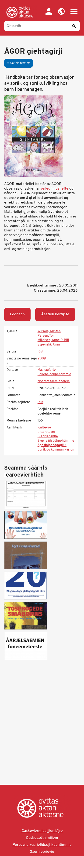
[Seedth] (73, 26)
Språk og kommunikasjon (56, 450)
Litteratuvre (46, 432)
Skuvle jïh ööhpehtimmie (56, 441)
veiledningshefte (54, 188)
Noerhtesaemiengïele (54, 381)
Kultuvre (44, 427)
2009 (42, 358)
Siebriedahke (48, 436)
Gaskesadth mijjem (42, 838)
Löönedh (17, 314)
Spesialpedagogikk (52, 445)
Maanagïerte (47, 370)
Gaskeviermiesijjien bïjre (42, 831)
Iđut (40, 351)
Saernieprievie (42, 851)
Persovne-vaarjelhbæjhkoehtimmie (42, 845)
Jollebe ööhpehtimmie (54, 374)
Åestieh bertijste (55, 314)
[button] (61, 11)
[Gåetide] (20, 12)
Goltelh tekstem (18, 63)
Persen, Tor (46, 336)
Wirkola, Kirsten (49, 331)
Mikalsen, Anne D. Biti (53, 340)
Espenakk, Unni (49, 344)
